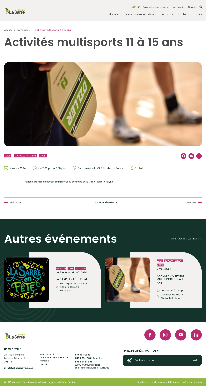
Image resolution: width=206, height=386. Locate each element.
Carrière (192, 7)
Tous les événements (104, 202)
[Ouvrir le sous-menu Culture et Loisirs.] (190, 14)
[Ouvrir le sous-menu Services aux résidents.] (140, 14)
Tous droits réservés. (38, 382)
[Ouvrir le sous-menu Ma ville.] (113, 14)
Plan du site (142, 382)
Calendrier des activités (156, 7)
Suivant (191, 202)
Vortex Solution (68, 382)
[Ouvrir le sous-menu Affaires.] (167, 14)
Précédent (16, 202)
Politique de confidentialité (165, 382)
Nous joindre (178, 7)
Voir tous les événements (186, 239)
